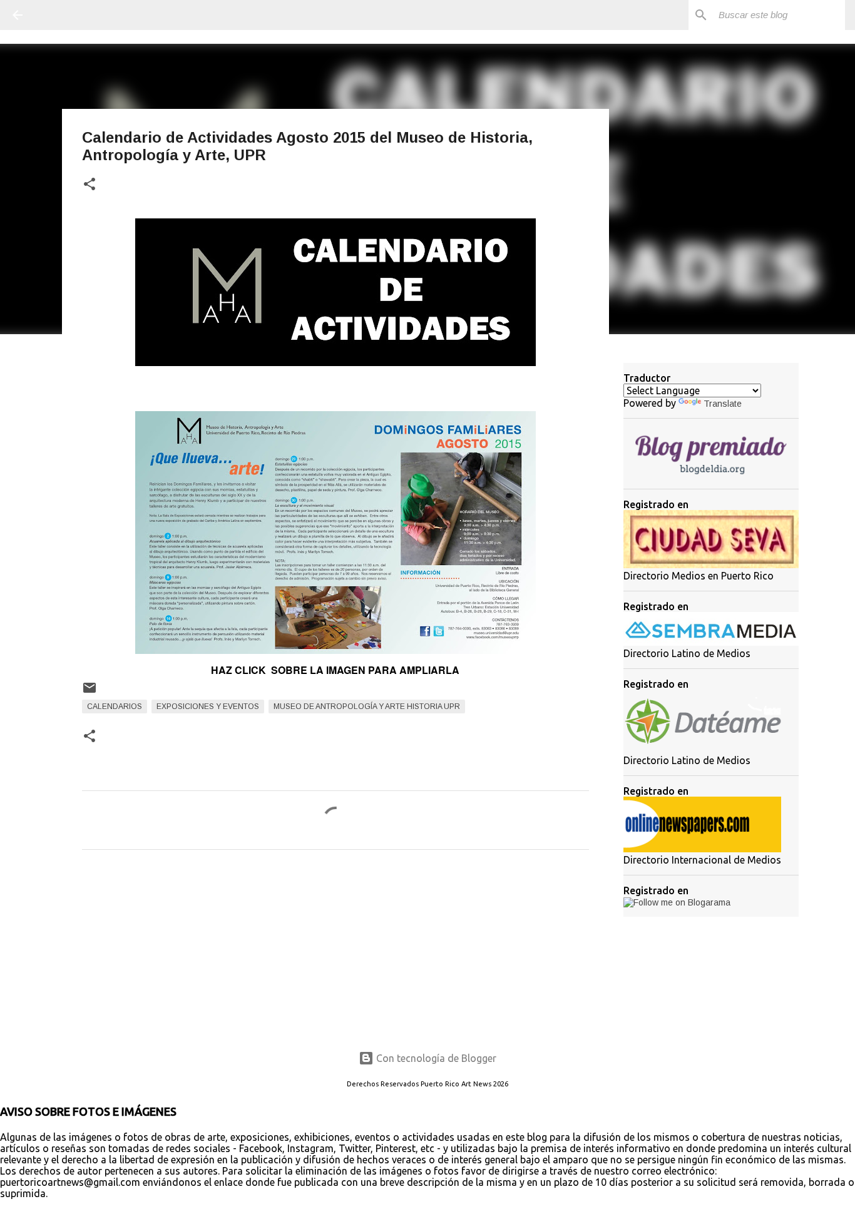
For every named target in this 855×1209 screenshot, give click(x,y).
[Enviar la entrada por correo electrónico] (89, 692)
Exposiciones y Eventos (207, 706)
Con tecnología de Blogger (435, 1058)
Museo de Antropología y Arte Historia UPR (367, 706)
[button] (89, 184)
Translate (723, 404)
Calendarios (114, 706)
